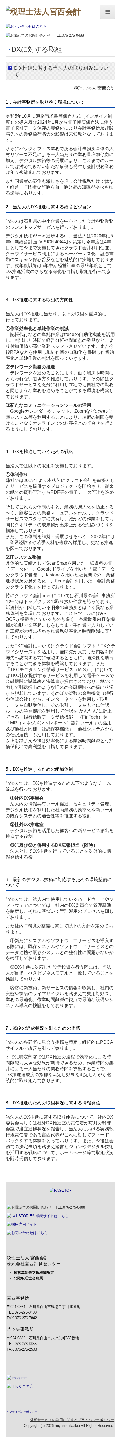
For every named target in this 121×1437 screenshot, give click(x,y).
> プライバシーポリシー (22, 1411)
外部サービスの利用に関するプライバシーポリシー (72, 1420)
